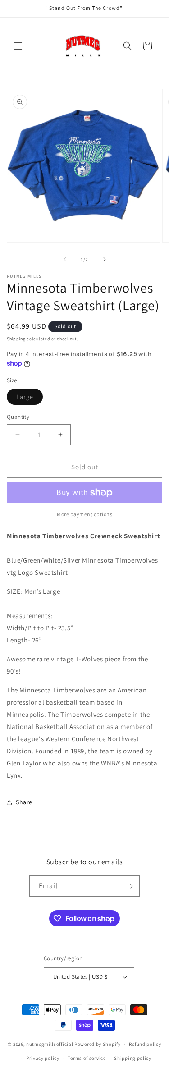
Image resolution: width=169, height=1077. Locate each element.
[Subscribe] (129, 886)
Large (29, 398)
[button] (18, 46)
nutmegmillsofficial (49, 1044)
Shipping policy (132, 1058)
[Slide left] (65, 259)
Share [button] (24, 802)
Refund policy (145, 1044)
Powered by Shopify (97, 1044)
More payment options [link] (84, 514)
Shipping (16, 339)
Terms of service (86, 1058)
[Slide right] (104, 259)
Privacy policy (42, 1058)
